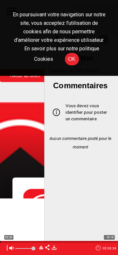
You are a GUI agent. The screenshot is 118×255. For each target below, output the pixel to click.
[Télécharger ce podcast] (54, 248)
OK (72, 59)
